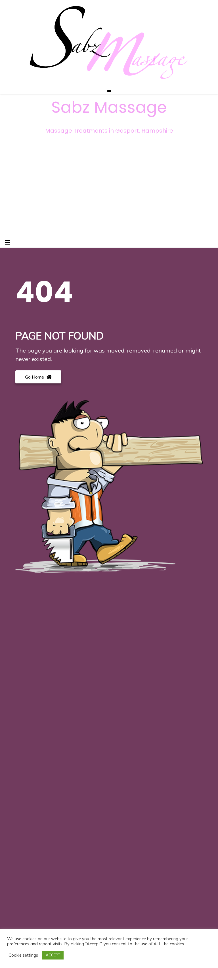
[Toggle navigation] (7, 242)
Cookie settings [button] (23, 955)
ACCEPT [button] (53, 955)
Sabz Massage (109, 107)
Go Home (35, 377)
